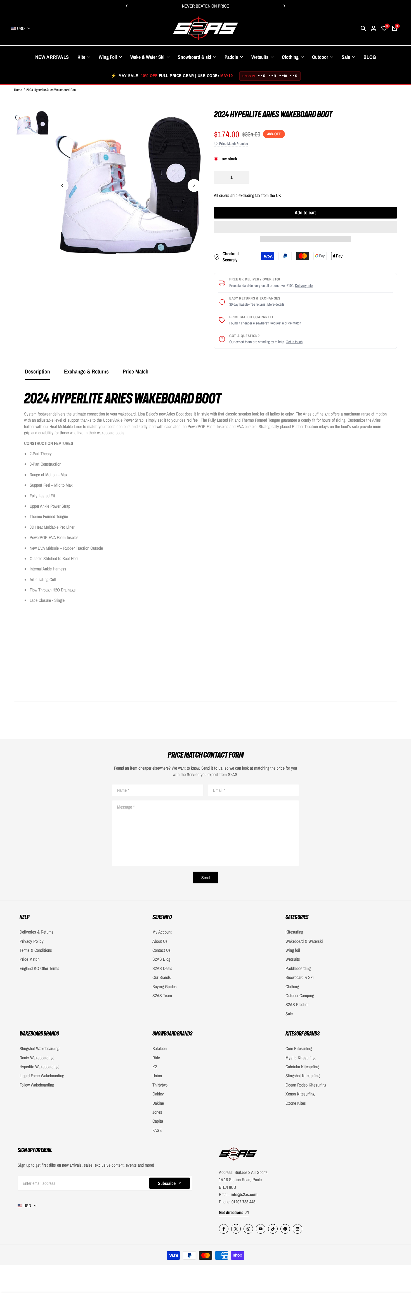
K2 (154, 1067)
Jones (157, 1112)
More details (276, 304)
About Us (159, 941)
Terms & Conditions (36, 950)
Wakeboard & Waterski (304, 941)
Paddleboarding (298, 968)
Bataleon (159, 1048)
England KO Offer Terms (39, 968)
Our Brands (161, 977)
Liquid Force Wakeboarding (42, 1076)
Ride (156, 1058)
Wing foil (292, 950)
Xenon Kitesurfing (300, 1094)
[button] (305, 227)
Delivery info (304, 285)
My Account (162, 932)
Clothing (292, 986)
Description (37, 371)
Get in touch (294, 341)
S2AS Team (162, 995)
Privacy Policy (32, 941)
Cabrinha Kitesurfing (302, 1067)
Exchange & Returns (86, 371)
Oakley (158, 1094)
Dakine (158, 1103)
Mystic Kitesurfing (300, 1058)
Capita (157, 1121)
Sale (289, 1014)
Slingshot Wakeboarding (39, 1048)
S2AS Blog (161, 959)
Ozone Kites (295, 1103)
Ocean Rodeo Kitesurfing (305, 1085)
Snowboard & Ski (299, 977)
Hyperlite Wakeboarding (39, 1067)
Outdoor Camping (299, 995)
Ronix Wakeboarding (36, 1058)
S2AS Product (297, 1004)
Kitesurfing (294, 932)
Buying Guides (164, 986)
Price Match (135, 371)
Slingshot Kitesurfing (302, 1076)
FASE (157, 1130)
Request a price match (285, 323)
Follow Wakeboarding (37, 1085)
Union (157, 1076)
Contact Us (161, 950)
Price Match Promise (233, 143)
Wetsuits (292, 959)
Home (18, 89)
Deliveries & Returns (36, 932)
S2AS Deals (162, 968)
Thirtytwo (159, 1085)
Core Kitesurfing (298, 1048)
